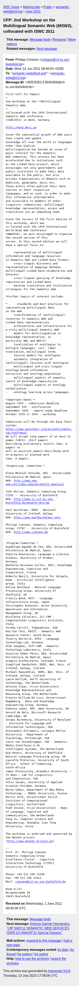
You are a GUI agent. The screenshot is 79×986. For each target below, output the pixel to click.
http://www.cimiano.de (31, 531)
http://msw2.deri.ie (21, 127)
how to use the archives (32, 958)
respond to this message (43, 940)
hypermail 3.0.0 (59, 971)
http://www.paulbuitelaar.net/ (37, 517)
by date (63, 949)
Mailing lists (31, 7)
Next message (46, 48)
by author (41, 954)
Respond (59, 39)
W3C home (11, 7)
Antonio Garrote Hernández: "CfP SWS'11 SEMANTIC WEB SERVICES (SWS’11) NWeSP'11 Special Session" (38, 928)
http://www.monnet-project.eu (30, 841)
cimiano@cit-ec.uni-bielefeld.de (40, 881)
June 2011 (33, 11)
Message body (40, 39)
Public (47, 7)
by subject (25, 954)
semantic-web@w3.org (28, 73)
